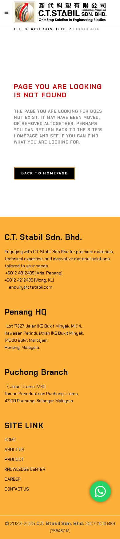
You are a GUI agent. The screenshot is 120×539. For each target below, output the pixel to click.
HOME (10, 439)
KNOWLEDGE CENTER (25, 469)
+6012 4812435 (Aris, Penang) (33, 273)
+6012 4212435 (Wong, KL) (29, 280)
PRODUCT (14, 459)
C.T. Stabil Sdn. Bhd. (41, 29)
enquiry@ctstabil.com (30, 287)
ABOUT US (14, 449)
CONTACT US (17, 489)
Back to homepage (44, 173)
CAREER (13, 479)
